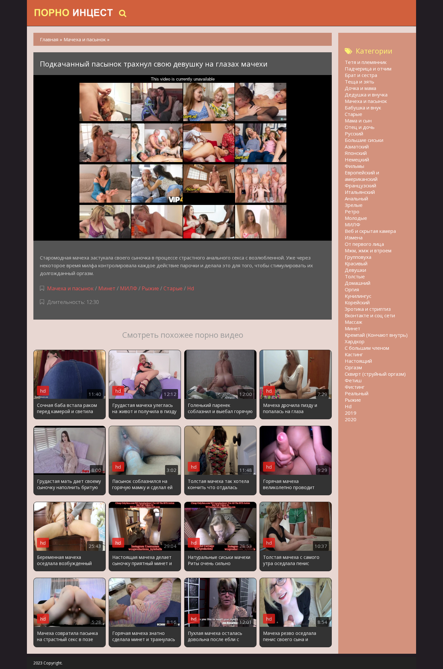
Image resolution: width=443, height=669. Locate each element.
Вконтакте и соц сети (370, 315)
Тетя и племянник (366, 62)
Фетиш (353, 380)
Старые (173, 288)
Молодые (356, 218)
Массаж (353, 322)
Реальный (356, 393)
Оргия (352, 289)
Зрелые (354, 205)
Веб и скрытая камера (370, 231)
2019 (350, 413)
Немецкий (357, 159)
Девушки (355, 270)
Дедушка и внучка (366, 94)
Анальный (356, 198)
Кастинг (354, 354)
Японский (356, 153)
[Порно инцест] (73, 13)
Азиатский (357, 146)
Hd (190, 288)
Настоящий (358, 361)
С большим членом (367, 348)
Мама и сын (358, 120)
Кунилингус (358, 296)
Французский (360, 185)
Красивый (356, 263)
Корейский (357, 302)
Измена (354, 237)
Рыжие (150, 288)
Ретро (352, 211)
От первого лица (364, 244)
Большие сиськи (364, 140)
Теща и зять (359, 81)
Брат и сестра (361, 75)
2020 (350, 419)
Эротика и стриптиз (368, 309)
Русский (354, 133)
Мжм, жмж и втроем (368, 250)
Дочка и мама (360, 88)
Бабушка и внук (363, 107)
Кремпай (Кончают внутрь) (376, 335)
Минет (106, 288)
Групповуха (358, 257)
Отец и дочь (360, 127)
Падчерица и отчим (368, 68)
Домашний (357, 283)
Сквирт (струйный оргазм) (375, 374)
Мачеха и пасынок (70, 288)
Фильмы (354, 166)
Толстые (355, 276)
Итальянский (360, 192)
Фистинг (355, 387)
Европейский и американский (362, 175)
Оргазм (353, 367)
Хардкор (355, 341)
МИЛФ (128, 288)
